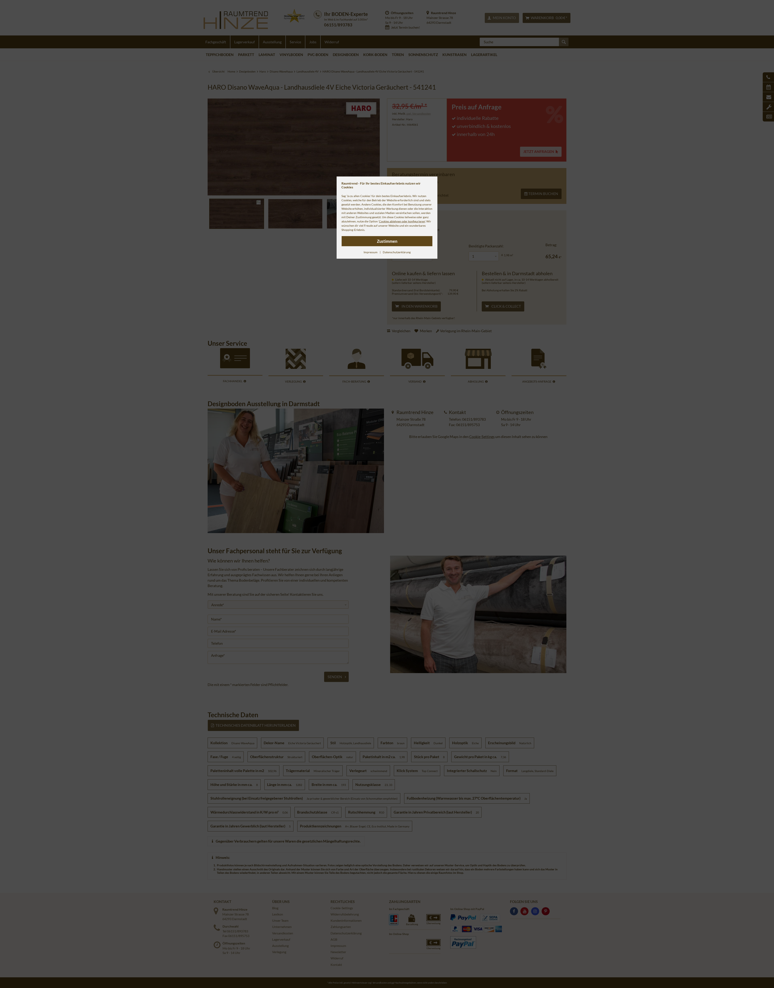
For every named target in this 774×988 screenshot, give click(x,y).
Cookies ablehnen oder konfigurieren (402, 221)
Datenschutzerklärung (397, 252)
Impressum (371, 252)
